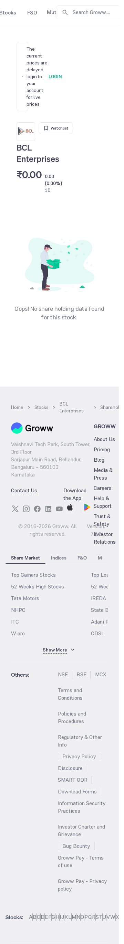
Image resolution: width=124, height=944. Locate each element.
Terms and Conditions (70, 694)
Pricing (102, 449)
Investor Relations (105, 538)
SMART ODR (72, 779)
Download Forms (77, 791)
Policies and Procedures (72, 717)
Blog (99, 459)
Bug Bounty (76, 846)
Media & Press (103, 473)
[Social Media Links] (15, 509)
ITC (15, 621)
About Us (104, 439)
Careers (103, 488)
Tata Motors (25, 598)
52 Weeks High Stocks (37, 586)
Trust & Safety (102, 520)
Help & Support (103, 502)
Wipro (18, 633)
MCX (100, 674)
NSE (63, 674)
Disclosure (70, 768)
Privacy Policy (79, 756)
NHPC (18, 610)
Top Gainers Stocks (33, 574)
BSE (81, 674)
